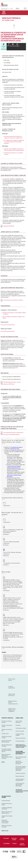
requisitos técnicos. (14, 448)
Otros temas (25, 8)
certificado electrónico (16, 447)
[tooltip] (16, 8)
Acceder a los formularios (3, 48)
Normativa (18, 725)
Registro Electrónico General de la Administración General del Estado (7, 756)
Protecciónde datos (14, 839)
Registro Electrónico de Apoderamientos (7, 812)
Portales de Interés (6, 800)
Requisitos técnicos (20, 776)
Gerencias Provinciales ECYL (8, 324)
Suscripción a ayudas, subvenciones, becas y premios (6, 750)
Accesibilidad (6, 843)
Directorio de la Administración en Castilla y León (21, 746)
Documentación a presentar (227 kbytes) (13, 300)
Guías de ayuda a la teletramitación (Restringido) (20, 784)
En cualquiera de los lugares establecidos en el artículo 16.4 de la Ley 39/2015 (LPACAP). (14, 142)
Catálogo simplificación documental (7, 808)
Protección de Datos (20, 741)
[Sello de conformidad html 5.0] (12, 852)
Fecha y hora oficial (20, 731)
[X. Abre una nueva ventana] (14, 25)
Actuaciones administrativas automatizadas (5, 821)
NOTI (16, 367)
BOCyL (3, 762)
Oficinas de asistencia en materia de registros (22, 791)
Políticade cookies (22, 839)
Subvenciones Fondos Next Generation (6, 741)
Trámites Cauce (5, 733)
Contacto (14, 843)
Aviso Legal (6, 838)
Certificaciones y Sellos (21, 728)
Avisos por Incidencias (21, 738)
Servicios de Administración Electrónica (19, 762)
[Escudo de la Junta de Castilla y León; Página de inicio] (4, 6)
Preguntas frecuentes (20, 773)
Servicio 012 (5, 830)
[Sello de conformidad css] (5, 852)
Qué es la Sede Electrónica (19, 721)
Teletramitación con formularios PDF (20, 780)
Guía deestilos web (22, 844)
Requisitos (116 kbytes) (8, 226)
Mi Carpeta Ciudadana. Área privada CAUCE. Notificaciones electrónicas (21, 768)
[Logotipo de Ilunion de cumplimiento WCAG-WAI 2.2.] (21, 852)
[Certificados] (14, 858)
